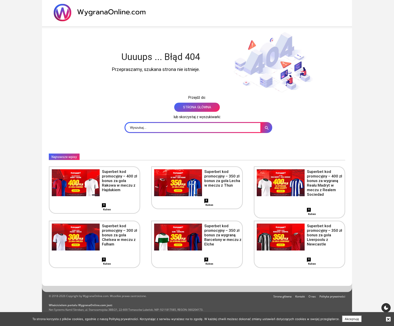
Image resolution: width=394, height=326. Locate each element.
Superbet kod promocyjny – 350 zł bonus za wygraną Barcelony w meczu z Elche (222, 235)
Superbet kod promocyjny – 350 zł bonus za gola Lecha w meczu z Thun (222, 178)
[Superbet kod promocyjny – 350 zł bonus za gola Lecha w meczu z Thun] (178, 182)
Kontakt (300, 296)
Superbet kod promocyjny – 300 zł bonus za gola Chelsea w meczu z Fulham (119, 235)
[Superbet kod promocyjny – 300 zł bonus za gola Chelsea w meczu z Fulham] (76, 237)
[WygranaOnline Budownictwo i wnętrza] (102, 12)
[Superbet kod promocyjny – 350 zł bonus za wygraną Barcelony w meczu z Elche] (178, 237)
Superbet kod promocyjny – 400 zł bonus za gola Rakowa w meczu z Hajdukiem (119, 180)
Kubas (107, 209)
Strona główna (282, 296)
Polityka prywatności (332, 296)
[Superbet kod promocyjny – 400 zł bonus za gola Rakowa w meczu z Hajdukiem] (76, 182)
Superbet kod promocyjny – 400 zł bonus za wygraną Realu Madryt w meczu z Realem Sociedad (324, 183)
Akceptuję (352, 319)
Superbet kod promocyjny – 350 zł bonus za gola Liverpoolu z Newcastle (324, 235)
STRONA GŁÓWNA (197, 107)
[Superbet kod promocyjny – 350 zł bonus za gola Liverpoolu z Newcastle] (281, 237)
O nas (312, 296)
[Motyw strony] (386, 307)
